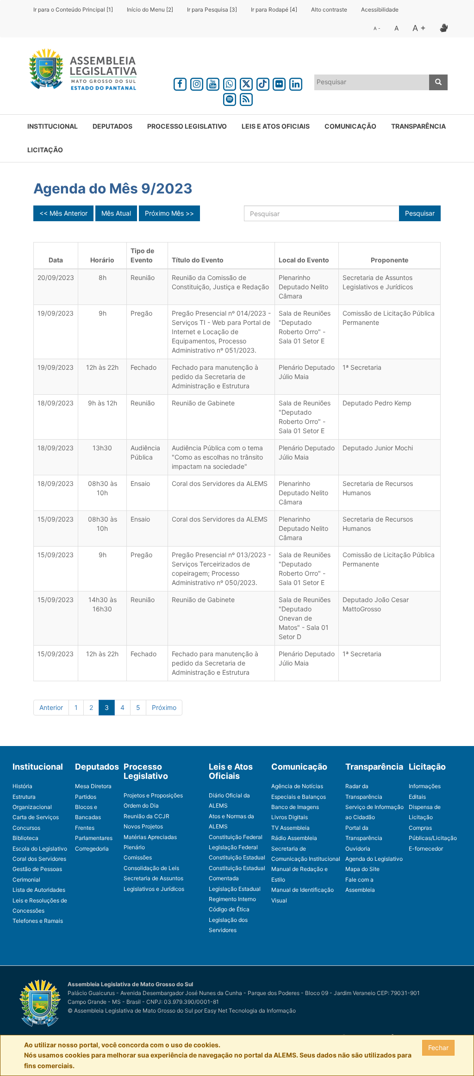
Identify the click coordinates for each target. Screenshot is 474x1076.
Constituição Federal (235, 836)
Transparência (418, 126)
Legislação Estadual (235, 888)
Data (56, 260)
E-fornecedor (426, 848)
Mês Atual (116, 213)
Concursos (26, 827)
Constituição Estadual (237, 857)
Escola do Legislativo (39, 848)
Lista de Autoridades (38, 889)
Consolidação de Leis (151, 868)
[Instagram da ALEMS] (196, 83)
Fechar (438, 1047)
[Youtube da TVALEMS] (213, 83)
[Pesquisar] (438, 82)
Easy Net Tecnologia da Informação (250, 1010)
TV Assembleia (290, 827)
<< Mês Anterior (63, 213)
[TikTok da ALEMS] (263, 83)
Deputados (112, 126)
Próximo (164, 707)
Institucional (52, 126)
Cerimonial (26, 879)
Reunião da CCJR (146, 816)
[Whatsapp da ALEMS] (229, 83)
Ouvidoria (357, 848)
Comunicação (350, 126)
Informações (425, 786)
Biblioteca (25, 837)
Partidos (85, 796)
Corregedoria (92, 848)
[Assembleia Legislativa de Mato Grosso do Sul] (79, 71)
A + (419, 28)
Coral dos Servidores (39, 858)
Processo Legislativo (187, 126)
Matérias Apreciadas (150, 836)
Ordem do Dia (141, 805)
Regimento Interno (232, 899)
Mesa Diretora (93, 786)
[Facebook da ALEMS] (180, 83)
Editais (417, 796)
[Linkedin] (295, 83)
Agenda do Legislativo (374, 858)
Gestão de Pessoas (37, 868)
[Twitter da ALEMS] (246, 83)
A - (377, 28)
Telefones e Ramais (37, 920)
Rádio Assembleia (294, 837)
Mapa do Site (362, 868)
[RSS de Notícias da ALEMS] (246, 98)
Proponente (389, 260)
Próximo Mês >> (169, 213)
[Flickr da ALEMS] (279, 83)
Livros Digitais (289, 817)
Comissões (138, 857)
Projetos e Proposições (153, 795)
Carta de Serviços (35, 817)
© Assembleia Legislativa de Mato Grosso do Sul (130, 1010)
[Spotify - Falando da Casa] (229, 98)
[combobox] (372, 82)
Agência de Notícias (297, 786)
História (22, 786)
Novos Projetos (143, 826)
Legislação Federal (233, 847)
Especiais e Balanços (298, 796)
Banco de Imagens (295, 806)
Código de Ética (229, 909)
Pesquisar (420, 213)
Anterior (51, 707)
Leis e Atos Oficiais (276, 126)
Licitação (45, 150)
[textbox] (372, 82)
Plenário (134, 847)
